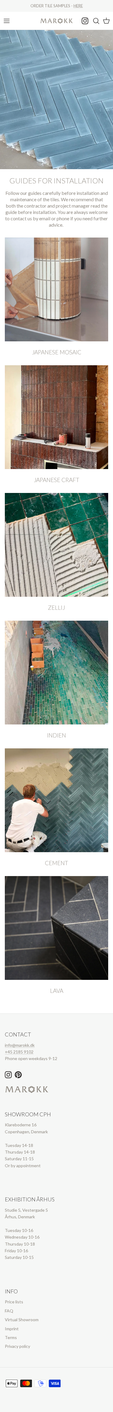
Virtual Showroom (22, 1319)
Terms (11, 1337)
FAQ (9, 1310)
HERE (78, 5)
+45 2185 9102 (19, 1051)
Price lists (14, 1301)
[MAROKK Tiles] (56, 21)
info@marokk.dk (20, 1045)
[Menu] (6, 21)
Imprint (12, 1328)
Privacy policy (17, 1346)
